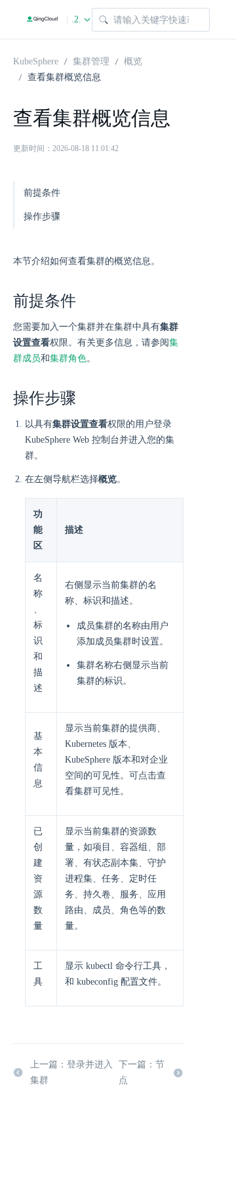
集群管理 (91, 60)
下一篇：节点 (142, 1072)
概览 (133, 60)
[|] (42, 19)
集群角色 (68, 358)
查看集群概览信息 (64, 76)
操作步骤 (42, 216)
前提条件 (42, 193)
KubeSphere (35, 60)
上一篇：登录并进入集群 (71, 1072)
